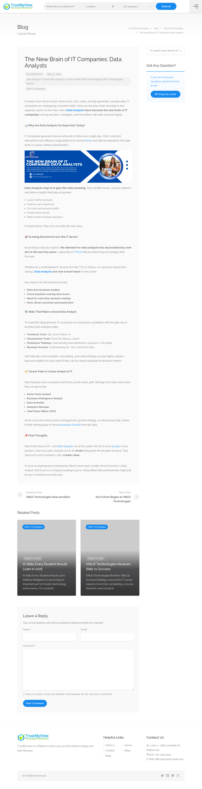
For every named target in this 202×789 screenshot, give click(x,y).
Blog (108, 755)
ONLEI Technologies (91, 79)
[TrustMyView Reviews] (18, 6)
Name (27, 630)
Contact (110, 750)
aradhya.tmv (36, 74)
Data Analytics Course (38, 79)
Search (166, 6)
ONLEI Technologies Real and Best (48, 494)
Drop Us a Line (167, 94)
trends (88, 140)
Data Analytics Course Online (65, 79)
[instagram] (178, 776)
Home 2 (110, 745)
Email (84, 630)
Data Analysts (65, 446)
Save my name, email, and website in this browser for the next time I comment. (69, 694)
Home (128, 745)
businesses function (69, 424)
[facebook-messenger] (173, 776)
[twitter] (162, 776)
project (116, 446)
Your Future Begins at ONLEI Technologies (113, 497)
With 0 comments (36, 89)
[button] (137, 6)
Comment (29, 646)
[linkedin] (167, 776)
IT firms (77, 252)
